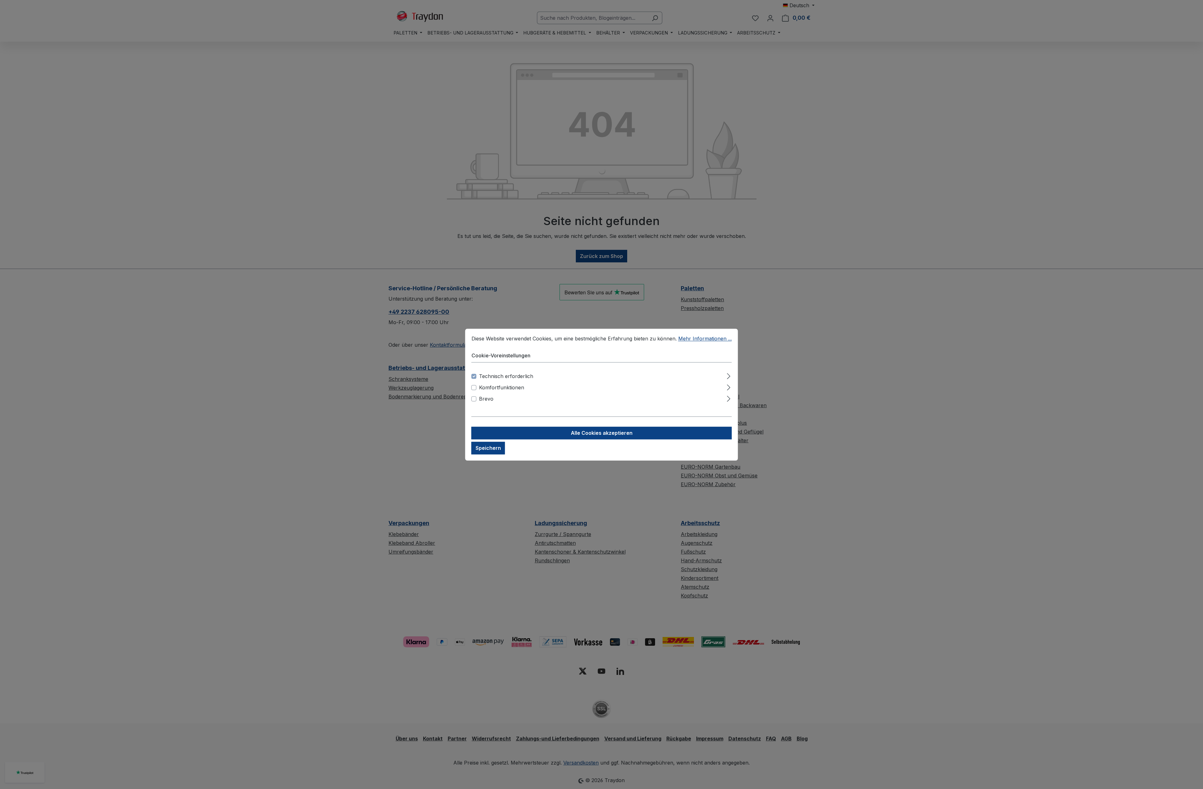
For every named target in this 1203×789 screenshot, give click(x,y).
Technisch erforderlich (506, 376)
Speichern (488, 448)
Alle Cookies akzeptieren (602, 433)
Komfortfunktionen (501, 387)
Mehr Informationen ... (705, 338)
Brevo (486, 399)
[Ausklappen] (729, 375)
